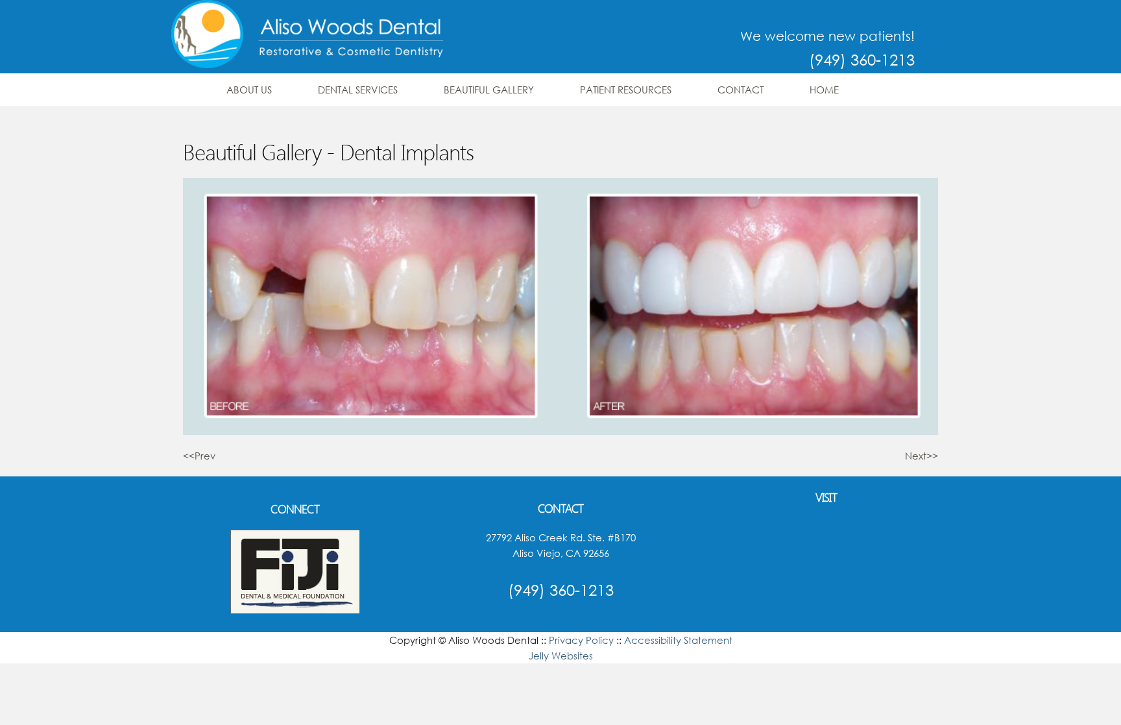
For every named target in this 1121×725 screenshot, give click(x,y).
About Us (249, 89)
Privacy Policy (581, 639)
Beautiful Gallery (489, 89)
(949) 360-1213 (862, 59)
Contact (740, 89)
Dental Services (358, 89)
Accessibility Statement (678, 639)
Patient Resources (625, 89)
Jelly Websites (561, 655)
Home (824, 89)
